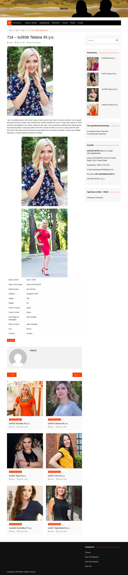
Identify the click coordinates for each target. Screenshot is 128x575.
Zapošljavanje (44, 23)
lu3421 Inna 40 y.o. (56, 476)
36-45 (12, 340)
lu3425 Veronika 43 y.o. (19, 423)
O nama (80, 23)
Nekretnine (56, 23)
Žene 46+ (88, 566)
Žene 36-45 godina (34, 42)
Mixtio (64, 8)
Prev (12, 375)
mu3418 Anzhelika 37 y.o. (20, 528)
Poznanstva (17, 23)
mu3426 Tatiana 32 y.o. (110, 89)
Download (104, 131)
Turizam (65, 23)
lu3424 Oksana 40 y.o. (58, 423)
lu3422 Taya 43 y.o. (17, 476)
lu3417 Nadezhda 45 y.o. (59, 528)
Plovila (72, 23)
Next (76, 375)
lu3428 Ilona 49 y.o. (108, 58)
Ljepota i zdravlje (31, 23)
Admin (11, 42)
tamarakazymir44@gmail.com (102, 169)
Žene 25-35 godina (91, 557)
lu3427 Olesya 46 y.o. (109, 74)
